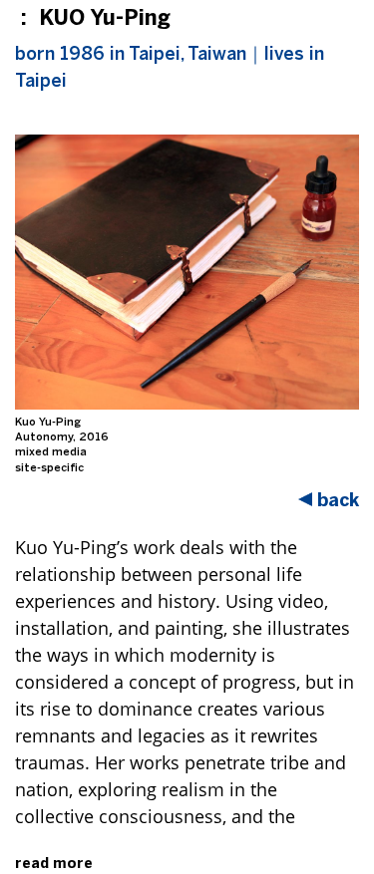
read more (54, 863)
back (338, 500)
